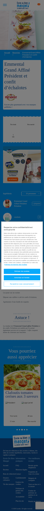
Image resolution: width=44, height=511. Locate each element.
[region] (22, 255)
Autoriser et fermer (22, 277)
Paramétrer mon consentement (22, 284)
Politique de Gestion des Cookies (15, 264)
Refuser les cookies (22, 271)
